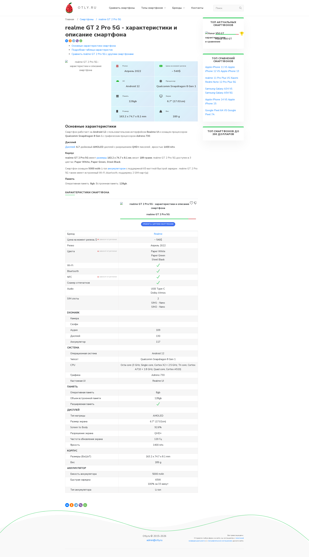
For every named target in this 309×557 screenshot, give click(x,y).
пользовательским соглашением (220, 541)
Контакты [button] (197, 8)
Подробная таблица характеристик (92, 49)
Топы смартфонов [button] (152, 8)
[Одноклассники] (70, 40)
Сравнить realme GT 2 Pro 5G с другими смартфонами (103, 54)
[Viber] (77, 40)
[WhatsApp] (80, 40)
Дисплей (70, 147)
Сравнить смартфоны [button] (122, 8)
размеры (102, 157)
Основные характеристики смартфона (94, 45)
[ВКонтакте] (66, 40)
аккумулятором (117, 168)
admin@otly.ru (154, 540)
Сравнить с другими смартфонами (158, 224)
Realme (158, 234)
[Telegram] (73, 40)
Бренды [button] (177, 8)
